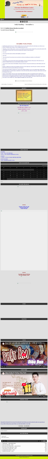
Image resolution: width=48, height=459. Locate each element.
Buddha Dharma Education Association (14, 28)
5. (8, 448)
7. (7, 451)
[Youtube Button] (25, 21)
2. (7, 444)
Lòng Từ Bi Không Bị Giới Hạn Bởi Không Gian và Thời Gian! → (36, 84)
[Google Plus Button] (23, 21)
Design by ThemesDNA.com (24, 457)
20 (23, 175)
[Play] (2, 366)
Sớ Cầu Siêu (26, 425)
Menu (3, 19)
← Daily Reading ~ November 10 (7, 84)
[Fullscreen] (45, 366)
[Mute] (44, 366)
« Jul (1, 181)
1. (8, 443)
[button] (1, 96)
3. (10, 445)
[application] (24, 355)
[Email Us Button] (27, 21)
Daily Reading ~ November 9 (24, 24)
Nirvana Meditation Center (24, 7)
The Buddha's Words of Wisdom (26, 80)
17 (3, 175)
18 (10, 175)
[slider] (44, 441)
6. (8, 449)
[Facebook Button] (21, 21)
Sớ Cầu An (21, 425)
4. (9, 447)
